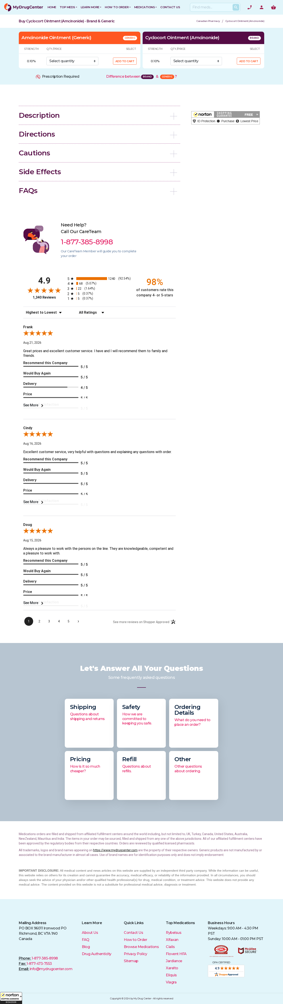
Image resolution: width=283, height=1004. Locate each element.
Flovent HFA (176, 954)
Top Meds (67, 7)
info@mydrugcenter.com (51, 969)
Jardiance (174, 961)
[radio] (99, 278)
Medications (144, 7)
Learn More (90, 7)
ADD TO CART (124, 61)
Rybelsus (173, 933)
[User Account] (261, 7)
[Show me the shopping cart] (273, 7)
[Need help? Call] (249, 7)
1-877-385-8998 (45, 958)
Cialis (170, 947)
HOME (52, 7)
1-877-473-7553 (39, 964)
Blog (86, 947)
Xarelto (172, 968)
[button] (11, 998)
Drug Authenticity (96, 954)
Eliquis (171, 975)
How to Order (116, 7)
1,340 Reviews (44, 297)
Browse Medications (141, 947)
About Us (90, 933)
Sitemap (131, 961)
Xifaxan (172, 940)
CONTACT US (170, 7)
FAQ (85, 940)
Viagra (171, 982)
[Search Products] (236, 7)
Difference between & (141, 76)
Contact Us (133, 933)
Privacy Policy (135, 954)
